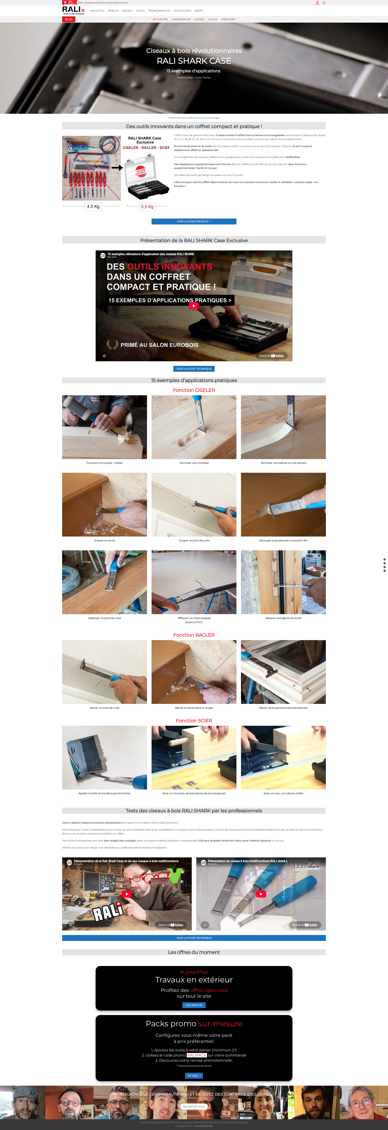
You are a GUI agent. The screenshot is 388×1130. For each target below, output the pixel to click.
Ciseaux (127, 10)
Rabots (113, 10)
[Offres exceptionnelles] (384, 571)
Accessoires (182, 10)
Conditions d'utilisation (234, 1122)
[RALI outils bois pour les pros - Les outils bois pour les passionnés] (73, 10)
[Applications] (384, 563)
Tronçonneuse (159, 10)
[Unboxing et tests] (384, 567)
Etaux (140, 10)
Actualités (160, 19)
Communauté (181, 19)
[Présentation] (384, 559)
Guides (199, 19)
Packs (199, 10)
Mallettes (97, 10)
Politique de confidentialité (204, 1122)
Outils (212, 19)
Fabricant (228, 19)
